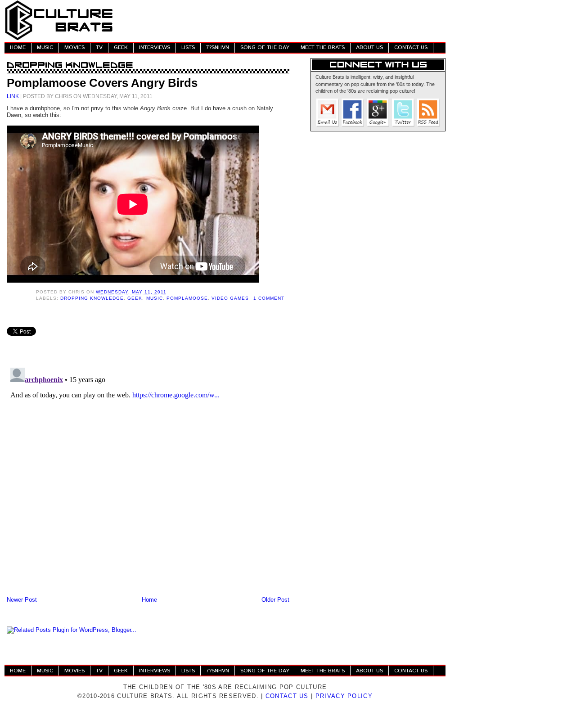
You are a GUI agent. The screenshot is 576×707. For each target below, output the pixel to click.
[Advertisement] (282, 20)
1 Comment (268, 298)
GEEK (121, 47)
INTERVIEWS (154, 47)
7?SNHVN (217, 47)
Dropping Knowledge (92, 298)
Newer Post (22, 599)
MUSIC (45, 47)
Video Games (230, 298)
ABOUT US (369, 47)
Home (149, 599)
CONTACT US (411, 47)
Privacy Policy (344, 696)
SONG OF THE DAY (264, 47)
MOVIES (74, 47)
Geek (134, 298)
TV (99, 47)
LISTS (188, 47)
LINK (13, 96)
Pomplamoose (187, 298)
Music (154, 298)
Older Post (275, 599)
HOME (18, 47)
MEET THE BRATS (323, 47)
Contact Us (287, 696)
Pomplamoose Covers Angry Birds (102, 83)
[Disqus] (148, 476)
